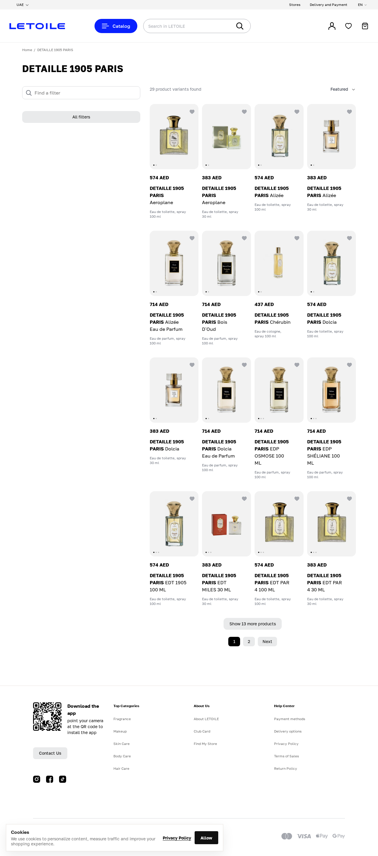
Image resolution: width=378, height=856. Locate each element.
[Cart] (365, 26)
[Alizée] (279, 136)
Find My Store (205, 743)
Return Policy (285, 768)
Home (27, 50)
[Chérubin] (279, 263)
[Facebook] (49, 779)
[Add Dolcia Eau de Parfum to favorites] (243, 364)
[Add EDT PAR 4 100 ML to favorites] (296, 498)
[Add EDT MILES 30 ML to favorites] (243, 498)
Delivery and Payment (328, 4)
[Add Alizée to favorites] (296, 111)
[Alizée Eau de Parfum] (174, 263)
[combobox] (176, 26)
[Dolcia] (331, 263)
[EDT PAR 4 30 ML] (331, 523)
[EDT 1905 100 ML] (174, 523)
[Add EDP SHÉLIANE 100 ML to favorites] (348, 364)
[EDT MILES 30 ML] (226, 523)
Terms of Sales (286, 756)
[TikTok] (62, 779)
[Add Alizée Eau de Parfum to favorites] (191, 237)
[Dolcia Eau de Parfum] (226, 390)
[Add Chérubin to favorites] (296, 237)
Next (267, 641)
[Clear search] (218, 26)
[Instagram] (36, 779)
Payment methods (289, 719)
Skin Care (121, 743)
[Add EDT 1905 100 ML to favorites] (191, 498)
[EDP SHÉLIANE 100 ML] (331, 390)
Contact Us (50, 753)
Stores (294, 4)
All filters (81, 117)
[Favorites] (348, 26)
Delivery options (288, 731)
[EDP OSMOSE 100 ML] (279, 390)
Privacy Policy (177, 837)
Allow (206, 837)
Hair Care (121, 768)
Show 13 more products (252, 623)
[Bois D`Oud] (226, 263)
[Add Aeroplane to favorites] (191, 111)
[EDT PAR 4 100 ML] (279, 523)
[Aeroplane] (174, 136)
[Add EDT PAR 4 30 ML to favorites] (348, 498)
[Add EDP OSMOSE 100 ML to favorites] (296, 364)
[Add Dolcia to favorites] (348, 237)
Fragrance (122, 719)
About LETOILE (206, 719)
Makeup (120, 731)
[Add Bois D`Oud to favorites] (243, 237)
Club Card (202, 731)
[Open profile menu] (331, 26)
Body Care (122, 756)
